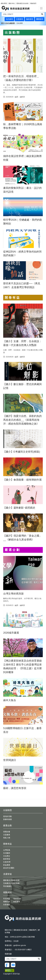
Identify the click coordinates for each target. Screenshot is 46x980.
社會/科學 (6, 862)
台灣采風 (6, 850)
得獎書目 (16, 901)
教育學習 (6, 859)
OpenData (17, 898)
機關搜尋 (39, 19)
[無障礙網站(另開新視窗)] (9, 970)
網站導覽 (4, 3)
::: (2, 27)
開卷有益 (7, 844)
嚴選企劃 (7, 825)
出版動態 (7, 810)
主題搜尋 (19, 19)
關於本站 (12, 3)
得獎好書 (6, 832)
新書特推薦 (7, 819)
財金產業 (6, 865)
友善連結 (6, 904)
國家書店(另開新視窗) (11, 880)
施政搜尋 (29, 19)
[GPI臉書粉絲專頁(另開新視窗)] (7, 965)
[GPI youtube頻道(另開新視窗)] (13, 965)
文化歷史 (6, 856)
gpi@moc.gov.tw (19, 945)
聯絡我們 (33, 3)
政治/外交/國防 (8, 868)
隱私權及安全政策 (22, 3)
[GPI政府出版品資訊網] (16, 8)
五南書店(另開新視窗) (11, 883)
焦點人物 (6, 838)
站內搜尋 (9, 19)
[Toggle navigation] (41, 8)
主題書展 (6, 835)
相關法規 (6, 901)
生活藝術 (6, 853)
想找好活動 (7, 816)
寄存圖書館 (7, 886)
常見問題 (6, 898)
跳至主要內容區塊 (6, 1)
